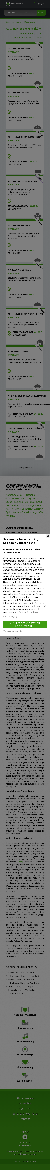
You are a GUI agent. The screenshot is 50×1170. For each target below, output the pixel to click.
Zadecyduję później (12, 631)
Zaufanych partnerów (19, 584)
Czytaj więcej (10, 616)
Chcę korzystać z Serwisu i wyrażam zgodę (25, 624)
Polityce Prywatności (20, 593)
